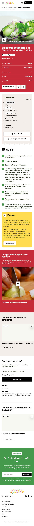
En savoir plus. (28, 480)
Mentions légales (6, 511)
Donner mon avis (8, 86)
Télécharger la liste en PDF (18, 139)
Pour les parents (6, 501)
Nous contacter (6, 509)
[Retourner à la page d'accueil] (9, 2)
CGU (3, 514)
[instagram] (26, 496)
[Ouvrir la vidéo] (18, 284)
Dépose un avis (17, 379)
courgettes (9, 102)
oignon (8, 113)
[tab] (23, 87)
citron (7, 107)
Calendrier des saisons (8, 504)
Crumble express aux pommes (13, 433)
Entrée (14, 7)
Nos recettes (9, 7)
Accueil (3, 7)
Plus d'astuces (9, 243)
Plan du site (5, 516)
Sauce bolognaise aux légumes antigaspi (17, 343)
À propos (4, 506)
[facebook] (28, 496)
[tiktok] (31, 496)
